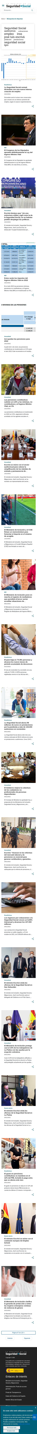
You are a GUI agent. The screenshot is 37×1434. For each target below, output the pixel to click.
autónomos (10, 31)
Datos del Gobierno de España (15, 1396)
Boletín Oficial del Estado (14, 1400)
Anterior (9, 1338)
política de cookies (24, 1424)
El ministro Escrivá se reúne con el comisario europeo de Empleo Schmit (18, 1241)
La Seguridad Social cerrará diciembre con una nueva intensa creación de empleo (18, 89)
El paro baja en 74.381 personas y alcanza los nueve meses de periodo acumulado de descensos (18, 662)
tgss (6, 45)
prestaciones (19, 40)
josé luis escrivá (14, 37)
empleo (9, 33)
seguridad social (14, 42)
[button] (33, 106)
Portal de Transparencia (13, 1392)
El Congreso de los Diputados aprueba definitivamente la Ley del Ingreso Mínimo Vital (18, 152)
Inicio (3, 19)
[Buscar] (32, 10)
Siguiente (27, 1338)
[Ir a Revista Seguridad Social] (21, 5)
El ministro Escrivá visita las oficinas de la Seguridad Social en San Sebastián (18, 985)
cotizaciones (23, 31)
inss (19, 33)
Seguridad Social (15, 28)
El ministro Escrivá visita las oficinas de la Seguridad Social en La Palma (18, 1113)
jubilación (7, 40)
